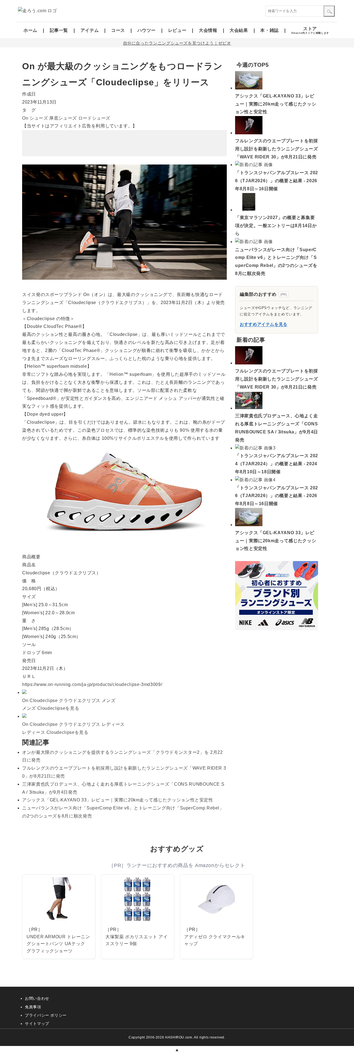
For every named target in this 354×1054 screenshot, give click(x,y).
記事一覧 (59, 30)
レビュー (177, 30)
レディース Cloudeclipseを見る (55, 732)
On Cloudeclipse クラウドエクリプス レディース (73, 724)
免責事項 (33, 1007)
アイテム (89, 30)
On (25, 118)
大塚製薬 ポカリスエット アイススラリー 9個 (136, 940)
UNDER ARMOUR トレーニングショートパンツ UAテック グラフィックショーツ (58, 943)
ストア (310, 30)
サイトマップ (37, 1023)
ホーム (30, 30)
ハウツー (146, 30)
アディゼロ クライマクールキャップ (214, 940)
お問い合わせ (37, 998)
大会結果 (239, 30)
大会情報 (208, 30)
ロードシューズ (94, 118)
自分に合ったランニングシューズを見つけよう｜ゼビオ (177, 43)
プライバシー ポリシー (46, 1015)
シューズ (39, 118)
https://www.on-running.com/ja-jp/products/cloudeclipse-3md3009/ (92, 684)
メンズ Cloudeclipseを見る (50, 708)
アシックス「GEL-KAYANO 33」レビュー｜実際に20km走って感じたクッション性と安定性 (117, 800)
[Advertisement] (124, 143)
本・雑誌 (269, 30)
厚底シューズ (63, 118)
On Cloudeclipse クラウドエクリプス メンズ (69, 700)
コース (118, 30)
